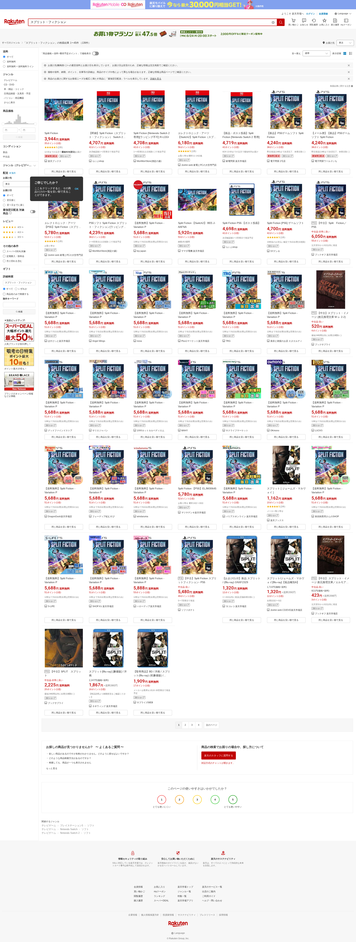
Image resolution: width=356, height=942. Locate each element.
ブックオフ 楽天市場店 (326, 255)
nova (139, 341)
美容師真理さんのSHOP (327, 516)
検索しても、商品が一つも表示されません (70, 762)
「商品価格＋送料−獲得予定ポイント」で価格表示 (66, 53)
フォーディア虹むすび (103, 516)
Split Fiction (51, 133)
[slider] (3, 124)
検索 (20, 137)
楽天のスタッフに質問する (218, 755)
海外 (13, 173)
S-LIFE (51, 606)
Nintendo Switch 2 (70, 833)
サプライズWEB (145, 702)
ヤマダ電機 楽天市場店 (192, 251)
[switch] (32, 211)
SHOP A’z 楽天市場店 (103, 606)
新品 (5, 152)
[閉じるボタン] (348, 65)
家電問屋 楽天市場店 (236, 161)
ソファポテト (188, 610)
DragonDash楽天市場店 (60, 516)
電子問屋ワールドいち (326, 161)
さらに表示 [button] (9, 102)
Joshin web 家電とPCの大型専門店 (199, 165)
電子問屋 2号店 (278, 161)
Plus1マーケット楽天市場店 (195, 341)
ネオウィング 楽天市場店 (104, 706)
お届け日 (7, 190)
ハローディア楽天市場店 (149, 606)
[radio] (4, 57)
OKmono (274, 430)
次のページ (211, 725)
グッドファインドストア (60, 430)
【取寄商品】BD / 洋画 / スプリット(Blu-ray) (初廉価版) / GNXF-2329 (152, 675)
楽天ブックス (54, 161)
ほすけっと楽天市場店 (59, 341)
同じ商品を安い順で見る (64, 171)
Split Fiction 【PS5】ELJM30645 (197, 488)
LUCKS (318, 430)
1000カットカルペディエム (150, 430)
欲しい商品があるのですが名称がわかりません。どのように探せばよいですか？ (89, 753)
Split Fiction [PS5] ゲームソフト (285, 222)
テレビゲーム (49, 825)
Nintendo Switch (69, 829)
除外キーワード (11, 299)
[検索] (281, 22)
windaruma (142, 516)
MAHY (184, 430)
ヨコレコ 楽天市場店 (236, 606)
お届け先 (7, 178)
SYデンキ (275, 251)
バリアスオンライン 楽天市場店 (242, 516)
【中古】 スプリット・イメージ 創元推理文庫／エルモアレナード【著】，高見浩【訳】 (330, 582)
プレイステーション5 (71, 825)
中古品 (6, 156)
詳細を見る (155, 78)
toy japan (141, 251)
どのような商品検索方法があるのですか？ (70, 758)
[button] (343, 14)
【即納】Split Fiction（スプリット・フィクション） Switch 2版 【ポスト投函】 (107, 137)
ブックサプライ (322, 344)
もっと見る (51, 768)
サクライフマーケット (237, 430)
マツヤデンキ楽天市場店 (193, 512)
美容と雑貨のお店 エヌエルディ (286, 341)
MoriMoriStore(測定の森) (149, 161)
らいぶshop (98, 161)
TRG (228, 341)
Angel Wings (98, 341)
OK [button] (77, 188)
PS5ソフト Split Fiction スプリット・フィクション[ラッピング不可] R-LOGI (108, 226)
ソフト (90, 825)
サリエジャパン (100, 430)
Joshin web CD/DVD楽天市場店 (286, 610)
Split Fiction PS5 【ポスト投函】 (241, 222)
